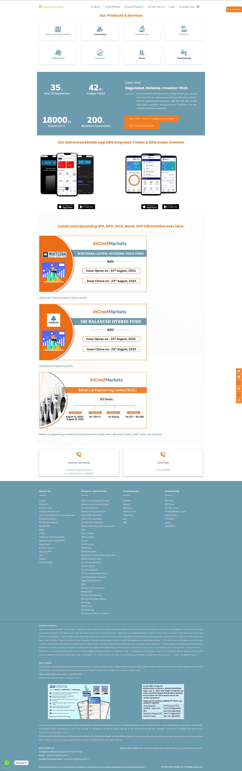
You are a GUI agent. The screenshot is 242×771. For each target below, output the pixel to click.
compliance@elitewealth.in (57, 755)
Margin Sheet (171, 515)
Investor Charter (88, 566)
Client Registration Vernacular (94, 577)
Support (42, 559)
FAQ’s (83, 584)
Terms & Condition (62, 767)
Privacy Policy (75, 767)
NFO (125, 522)
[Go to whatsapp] (6, 762)
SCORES (135, 748)
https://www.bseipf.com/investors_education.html (60, 674)
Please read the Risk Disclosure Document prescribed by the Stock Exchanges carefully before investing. (87, 736)
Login (172, 6)
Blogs (41, 530)
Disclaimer (43, 767)
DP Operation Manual (48, 522)
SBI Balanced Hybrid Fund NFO (56, 366)
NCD (125, 519)
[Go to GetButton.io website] (6, 768)
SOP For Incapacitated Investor (94, 573)
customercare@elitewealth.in (79, 470)
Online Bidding (112, 6)
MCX (175, 748)
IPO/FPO (126, 500)
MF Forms (169, 500)
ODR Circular (86, 606)
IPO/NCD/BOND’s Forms (175, 511)
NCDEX (200, 748)
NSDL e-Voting (87, 533)
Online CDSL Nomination (91, 519)
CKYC (181, 748)
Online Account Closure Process (95, 504)
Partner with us (156, 6)
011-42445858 (163, 470)
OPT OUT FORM (45, 562)
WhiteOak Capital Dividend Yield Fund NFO (63, 297)
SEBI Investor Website (163, 748)
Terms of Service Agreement (103, 767)
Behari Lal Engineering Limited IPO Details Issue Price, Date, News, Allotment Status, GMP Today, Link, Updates (100, 434)
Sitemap (51, 767)
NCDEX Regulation (89, 551)
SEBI (151, 748)
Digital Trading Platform (91, 581)
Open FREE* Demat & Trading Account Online (151, 118)
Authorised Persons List (49, 511)
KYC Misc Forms (172, 508)
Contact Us (43, 504)
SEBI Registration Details (141, 125)
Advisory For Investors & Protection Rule (98, 555)
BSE (146, 748)
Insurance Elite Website (91, 595)
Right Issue (127, 508)
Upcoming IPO (45, 551)
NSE (142, 748)
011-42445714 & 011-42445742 (79, 473)
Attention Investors (121, 767)
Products (95, 6)
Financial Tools (187, 6)
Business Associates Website (94, 599)
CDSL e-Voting (87, 537)
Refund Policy (86, 767)
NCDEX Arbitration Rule (91, 559)
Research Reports (134, 6)
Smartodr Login (88, 610)
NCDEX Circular (87, 544)
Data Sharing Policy (137, 767)
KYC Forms (169, 504)
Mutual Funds (44, 544)
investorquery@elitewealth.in (76, 759)
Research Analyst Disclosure (93, 511)
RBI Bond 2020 (129, 511)
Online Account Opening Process (95, 500)
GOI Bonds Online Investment (51, 537)
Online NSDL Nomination (91, 515)
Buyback (127, 504)
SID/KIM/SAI (170, 526)
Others (168, 522)
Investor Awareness (90, 508)
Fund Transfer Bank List (91, 562)
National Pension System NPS (52, 541)
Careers (42, 500)
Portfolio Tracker (46, 548)
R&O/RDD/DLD (190, 748)
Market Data (44, 526)
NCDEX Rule (86, 548)
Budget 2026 (86, 591)
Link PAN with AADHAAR (92, 522)
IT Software (170, 519)
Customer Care (45, 508)
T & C (41, 555)
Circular (84, 541)
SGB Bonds (128, 515)
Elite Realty (85, 602)
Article (42, 533)
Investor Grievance (89, 570)
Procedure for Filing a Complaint (95, 613)
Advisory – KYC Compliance (93, 588)
